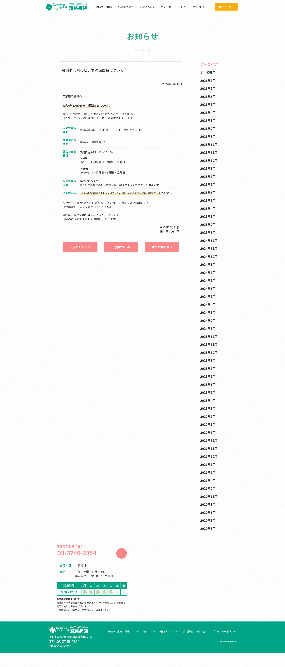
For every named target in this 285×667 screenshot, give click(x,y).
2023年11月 (208, 344)
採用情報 (198, 7)
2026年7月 (208, 88)
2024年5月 (208, 296)
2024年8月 (208, 272)
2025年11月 (208, 152)
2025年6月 (208, 192)
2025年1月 (208, 232)
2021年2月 (208, 488)
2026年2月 (208, 128)
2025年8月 (208, 176)
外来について (126, 7)
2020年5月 (208, 520)
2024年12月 (208, 240)
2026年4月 (208, 112)
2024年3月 (208, 312)
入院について (147, 7)
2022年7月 (208, 416)
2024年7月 (208, 280)
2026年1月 (208, 136)
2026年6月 (208, 96)
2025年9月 (208, 168)
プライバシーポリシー (224, 631)
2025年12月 (208, 144)
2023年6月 (208, 384)
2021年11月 (208, 448)
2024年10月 (208, 256)
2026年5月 (208, 104)
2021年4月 (208, 480)
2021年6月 (208, 472)
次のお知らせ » (162, 247)
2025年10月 (208, 160)
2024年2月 (208, 320)
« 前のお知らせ (80, 247)
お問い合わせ (226, 7)
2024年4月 (208, 304)
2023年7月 (208, 376)
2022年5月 (208, 424)
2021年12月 (208, 440)
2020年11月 (208, 496)
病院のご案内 (104, 7)
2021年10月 (208, 456)
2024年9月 (208, 264)
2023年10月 (208, 352)
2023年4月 (208, 400)
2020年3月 (208, 528)
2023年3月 (208, 408)
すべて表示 (208, 72)
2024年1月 (208, 328)
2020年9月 (208, 504)
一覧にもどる (121, 247)
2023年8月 (208, 368)
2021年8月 (208, 464)
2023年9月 (208, 360)
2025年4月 (208, 208)
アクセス (182, 7)
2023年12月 (208, 336)
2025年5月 (208, 200)
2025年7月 (208, 184)
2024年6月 (208, 288)
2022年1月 (208, 432)
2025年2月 (208, 224)
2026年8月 (208, 80)
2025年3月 (208, 216)
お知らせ (166, 7)
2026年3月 (208, 120)
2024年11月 (208, 248)
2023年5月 (208, 392)
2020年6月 (208, 512)
